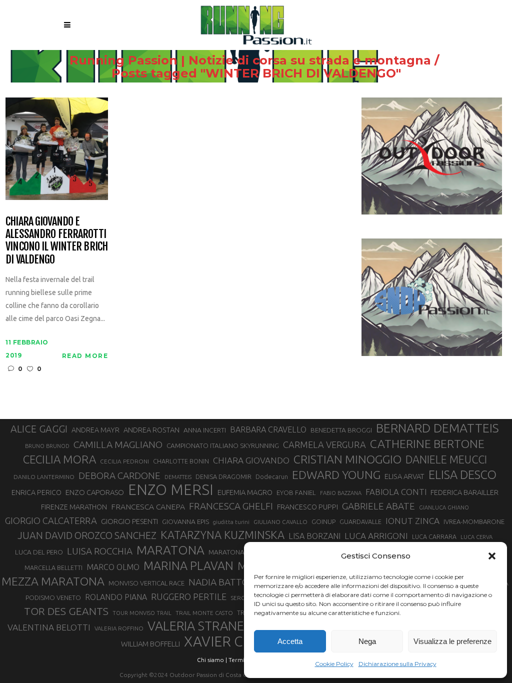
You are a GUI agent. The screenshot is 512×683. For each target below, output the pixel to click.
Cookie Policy (334, 664)
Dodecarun (272, 476)
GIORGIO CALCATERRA (51, 521)
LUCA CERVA (476, 537)
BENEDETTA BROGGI (341, 430)
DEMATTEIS (178, 477)
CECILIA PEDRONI (124, 461)
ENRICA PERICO (37, 492)
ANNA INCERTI (205, 430)
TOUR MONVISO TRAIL (142, 613)
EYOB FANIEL (296, 492)
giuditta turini (231, 522)
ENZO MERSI (171, 490)
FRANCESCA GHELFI (231, 506)
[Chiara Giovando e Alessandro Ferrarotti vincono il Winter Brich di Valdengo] (57, 147)
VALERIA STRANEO (201, 626)
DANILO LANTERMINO (44, 477)
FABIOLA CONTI (396, 491)
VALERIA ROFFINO (119, 628)
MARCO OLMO (113, 567)
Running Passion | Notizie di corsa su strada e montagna (250, 60)
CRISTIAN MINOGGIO (348, 459)
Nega (367, 641)
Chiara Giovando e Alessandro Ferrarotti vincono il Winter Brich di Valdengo (57, 240)
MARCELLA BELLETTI (53, 567)
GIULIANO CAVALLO (281, 521)
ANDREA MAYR (96, 430)
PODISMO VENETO (53, 597)
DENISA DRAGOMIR (224, 476)
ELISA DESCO (462, 474)
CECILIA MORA (59, 459)
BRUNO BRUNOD (47, 446)
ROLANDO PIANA (116, 597)
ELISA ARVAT (404, 476)
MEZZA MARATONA (53, 581)
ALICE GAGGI (39, 428)
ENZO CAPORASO (95, 492)
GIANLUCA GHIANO (444, 507)
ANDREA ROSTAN (152, 430)
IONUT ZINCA (413, 521)
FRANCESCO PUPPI (307, 506)
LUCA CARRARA (434, 536)
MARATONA (170, 550)
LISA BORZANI (314, 536)
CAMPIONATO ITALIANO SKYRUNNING (222, 446)
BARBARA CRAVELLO (268, 429)
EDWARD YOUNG (336, 474)
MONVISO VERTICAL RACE (146, 583)
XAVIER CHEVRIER (241, 641)
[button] (492, 556)
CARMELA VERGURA (324, 445)
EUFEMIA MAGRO (245, 492)
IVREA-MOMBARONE (474, 521)
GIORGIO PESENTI (129, 521)
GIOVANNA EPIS (185, 522)
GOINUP (324, 521)
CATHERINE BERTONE (427, 443)
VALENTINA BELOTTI (49, 627)
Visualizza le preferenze (453, 641)
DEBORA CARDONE (119, 475)
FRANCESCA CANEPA (148, 506)
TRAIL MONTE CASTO (204, 613)
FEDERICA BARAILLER (464, 492)
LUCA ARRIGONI (376, 535)
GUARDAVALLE (361, 521)
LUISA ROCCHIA (99, 551)
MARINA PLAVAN (189, 565)
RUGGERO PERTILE (188, 597)
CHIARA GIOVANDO (251, 460)
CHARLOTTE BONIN (181, 461)
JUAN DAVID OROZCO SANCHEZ (87, 535)
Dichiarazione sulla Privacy (397, 664)
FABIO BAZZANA (341, 493)
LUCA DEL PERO (39, 552)
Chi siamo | (212, 659)
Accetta (290, 641)
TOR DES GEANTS (66, 611)
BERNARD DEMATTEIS (437, 428)
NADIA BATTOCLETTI (234, 582)
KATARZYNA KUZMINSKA (222, 534)
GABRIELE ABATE (378, 506)
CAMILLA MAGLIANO (118, 444)
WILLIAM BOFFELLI (150, 644)
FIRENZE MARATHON (74, 507)
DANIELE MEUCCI (446, 460)
